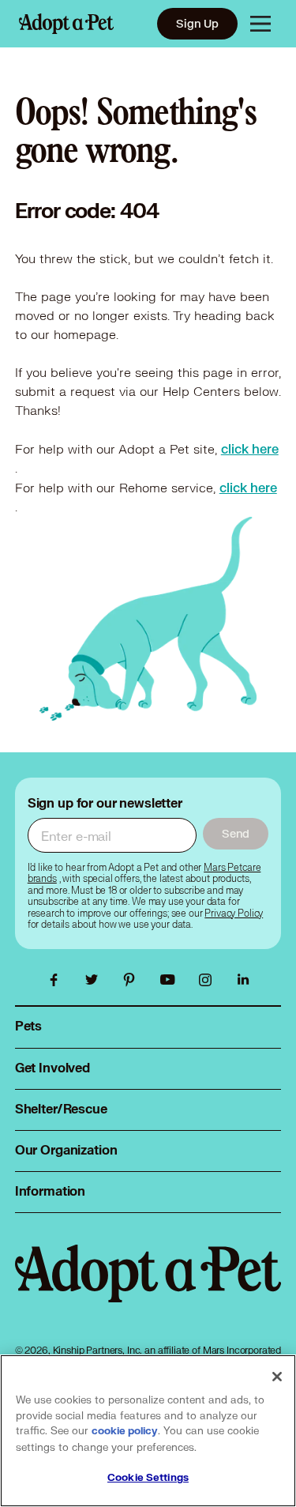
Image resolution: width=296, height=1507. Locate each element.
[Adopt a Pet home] (66, 23)
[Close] (277, 1376)
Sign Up (197, 23)
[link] (250, 448)
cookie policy (125, 1431)
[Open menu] (260, 23)
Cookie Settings (148, 1477)
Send (235, 833)
